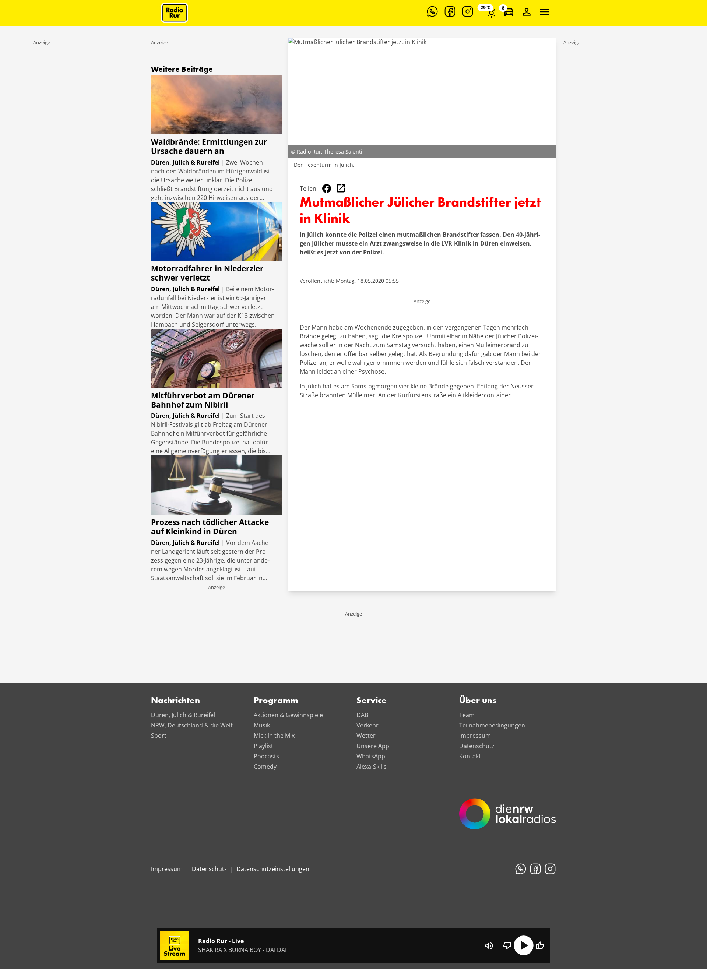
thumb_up (539, 945)
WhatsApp (370, 756)
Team (467, 715)
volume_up (489, 946)
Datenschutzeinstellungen (272, 869)
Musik (262, 725)
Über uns (477, 701)
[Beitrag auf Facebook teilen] (326, 188)
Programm (276, 701)
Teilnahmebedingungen (492, 725)
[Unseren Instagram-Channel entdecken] (468, 11)
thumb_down (507, 945)
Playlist (263, 746)
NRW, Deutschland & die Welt (192, 725)
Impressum (475, 736)
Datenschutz (477, 746)
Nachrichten (175, 701)
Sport (158, 736)
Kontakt (470, 756)
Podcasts (266, 756)
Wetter (366, 736)
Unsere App (372, 746)
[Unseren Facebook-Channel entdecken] (450, 11)
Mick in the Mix (274, 736)
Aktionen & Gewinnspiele (288, 715)
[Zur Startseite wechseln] (174, 13)
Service (371, 701)
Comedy (265, 766)
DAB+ (364, 715)
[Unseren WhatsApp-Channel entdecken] (432, 11)
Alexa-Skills (371, 766)
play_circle (523, 945)
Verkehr (367, 725)
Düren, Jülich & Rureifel (183, 715)
